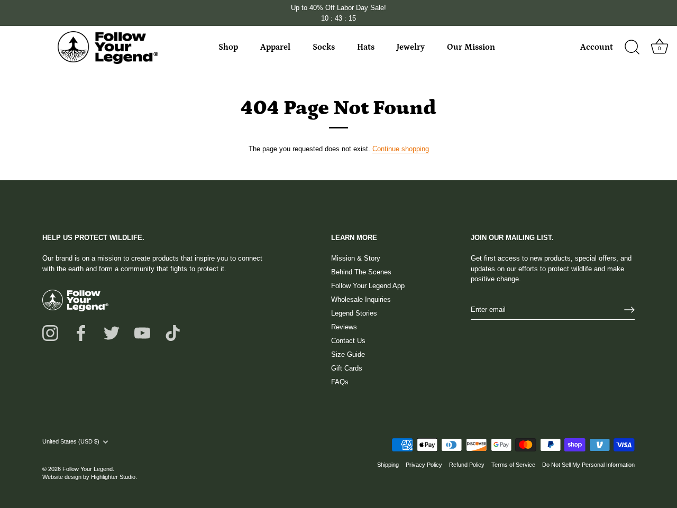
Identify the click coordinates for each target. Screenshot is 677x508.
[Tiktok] (173, 332)
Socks (324, 47)
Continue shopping (400, 149)
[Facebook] (81, 332)
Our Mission (471, 47)
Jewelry (411, 47)
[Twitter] (112, 332)
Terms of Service (513, 464)
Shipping (388, 464)
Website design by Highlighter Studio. (89, 477)
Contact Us (348, 341)
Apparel (275, 47)
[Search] (632, 47)
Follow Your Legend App (368, 286)
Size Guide (348, 354)
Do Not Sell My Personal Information (588, 464)
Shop (228, 47)
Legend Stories (354, 313)
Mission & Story (355, 258)
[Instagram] (50, 332)
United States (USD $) (70, 441)
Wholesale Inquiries (361, 299)
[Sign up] (629, 309)
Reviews (344, 327)
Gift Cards (346, 368)
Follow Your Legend (87, 469)
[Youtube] (142, 332)
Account (596, 47)
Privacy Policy (424, 464)
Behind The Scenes (361, 272)
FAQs (340, 382)
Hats (365, 47)
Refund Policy (466, 464)
